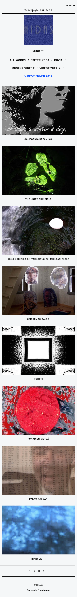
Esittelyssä (40, 60)
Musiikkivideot (23, 68)
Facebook (32, 590)
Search (70, 5)
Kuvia (58, 60)
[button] (38, 51)
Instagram (45, 590)
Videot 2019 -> (50, 68)
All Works (18, 60)
